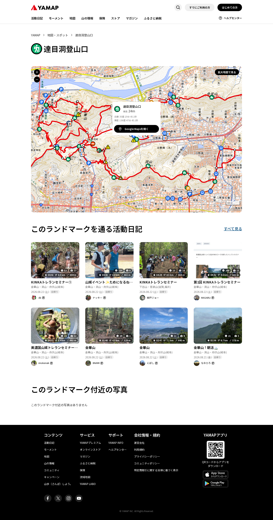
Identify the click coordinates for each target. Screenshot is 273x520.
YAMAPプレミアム (90, 443)
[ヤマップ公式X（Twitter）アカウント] (58, 498)
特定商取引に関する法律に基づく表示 (156, 470)
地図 (72, 18)
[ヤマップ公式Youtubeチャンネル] (79, 498)
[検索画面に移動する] (178, 7)
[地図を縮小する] (37, 79)
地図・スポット (57, 35)
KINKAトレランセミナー (158, 282)
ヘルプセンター (233, 18)
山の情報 (87, 18)
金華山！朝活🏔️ (206, 347)
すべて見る (233, 228)
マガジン (132, 18)
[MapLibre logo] (232, 209)
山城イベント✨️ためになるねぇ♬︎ (110, 282)
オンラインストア (90, 449)
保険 (102, 18)
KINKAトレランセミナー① (51, 282)
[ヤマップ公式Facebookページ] (47, 498)
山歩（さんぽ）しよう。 (58, 484)
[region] (136, 139)
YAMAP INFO (115, 443)
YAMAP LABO (88, 484)
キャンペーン (51, 477)
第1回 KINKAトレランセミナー (217, 282)
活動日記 (37, 18)
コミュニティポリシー (147, 463)
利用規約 (139, 449)
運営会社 (139, 443)
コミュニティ (51, 470)
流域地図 (85, 477)
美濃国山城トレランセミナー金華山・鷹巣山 (64, 347)
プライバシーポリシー (147, 456)
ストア (115, 18)
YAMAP (35, 35)
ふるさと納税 (153, 18)
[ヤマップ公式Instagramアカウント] (68, 498)
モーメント (56, 18)
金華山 (90, 347)
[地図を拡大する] (37, 72)
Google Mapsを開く (137, 129)
